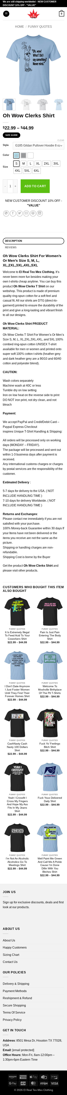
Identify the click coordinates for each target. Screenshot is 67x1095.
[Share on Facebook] (13, 213)
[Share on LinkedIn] (40, 213)
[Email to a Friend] (26, 213)
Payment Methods (15, 991)
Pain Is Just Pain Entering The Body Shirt (50, 635)
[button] (6, 14)
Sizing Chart (11, 954)
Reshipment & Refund (17, 998)
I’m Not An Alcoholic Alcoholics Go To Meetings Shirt (17, 862)
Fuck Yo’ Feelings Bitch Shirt (49, 745)
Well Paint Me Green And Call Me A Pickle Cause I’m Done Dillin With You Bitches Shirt (50, 865)
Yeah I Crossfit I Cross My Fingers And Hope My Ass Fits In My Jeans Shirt (17, 804)
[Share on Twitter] (20, 213)
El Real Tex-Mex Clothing (38, 1089)
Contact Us (10, 961)
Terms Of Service (14, 1012)
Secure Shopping (14, 1005)
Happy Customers (15, 947)
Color (6, 155)
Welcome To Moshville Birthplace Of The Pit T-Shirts (50, 689)
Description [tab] (13, 241)
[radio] (16, 155)
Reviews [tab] (11, 247)
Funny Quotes (40, 26)
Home (19, 26)
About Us (9, 940)
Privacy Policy (12, 1019)
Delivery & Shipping (16, 983)
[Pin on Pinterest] (33, 213)
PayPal (22, 422)
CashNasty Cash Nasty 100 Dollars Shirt (17, 747)
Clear (61, 140)
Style (6, 145)
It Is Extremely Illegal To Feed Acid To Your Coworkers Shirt (17, 635)
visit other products (24, 570)
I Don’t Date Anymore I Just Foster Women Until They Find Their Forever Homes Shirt (17, 691)
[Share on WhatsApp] (6, 213)
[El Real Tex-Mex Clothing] (33, 13)
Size (5, 167)
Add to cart (35, 186)
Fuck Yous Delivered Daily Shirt (50, 799)
